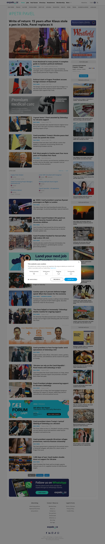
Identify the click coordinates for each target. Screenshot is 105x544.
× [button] (78, 262)
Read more (53, 268)
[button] (32, 279)
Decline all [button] (57, 279)
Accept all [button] (71, 279)
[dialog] (52, 272)
